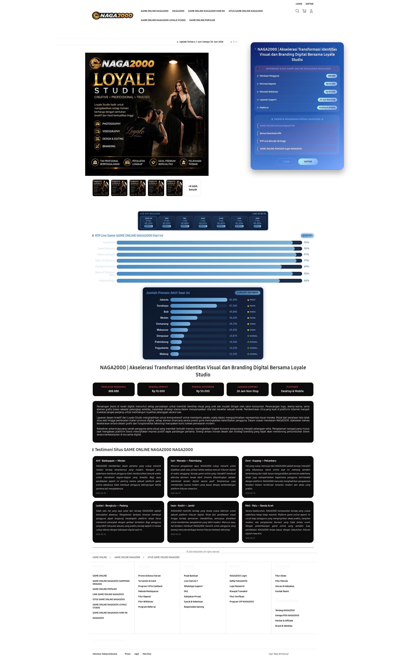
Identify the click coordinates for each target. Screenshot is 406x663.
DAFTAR (308, 161)
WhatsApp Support (193, 586)
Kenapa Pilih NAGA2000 (287, 615)
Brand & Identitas (283, 626)
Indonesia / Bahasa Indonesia (105, 654)
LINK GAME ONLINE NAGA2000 (108, 594)
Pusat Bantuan (191, 575)
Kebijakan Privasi (192, 596)
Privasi (128, 654)
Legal (136, 654)
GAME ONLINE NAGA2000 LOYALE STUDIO (110, 606)
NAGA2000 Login (238, 575)
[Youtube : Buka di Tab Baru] (311, 654)
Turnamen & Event (147, 581)
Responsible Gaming (194, 607)
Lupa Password (237, 586)
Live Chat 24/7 (191, 581)
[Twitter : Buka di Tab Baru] (299, 654)
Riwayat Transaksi (238, 591)
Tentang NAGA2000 (285, 610)
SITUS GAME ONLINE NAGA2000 (109, 599)
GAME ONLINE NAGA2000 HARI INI (110, 612)
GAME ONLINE (100, 575)
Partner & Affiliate (284, 620)
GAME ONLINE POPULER (105, 589)
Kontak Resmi (282, 591)
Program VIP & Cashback (150, 586)
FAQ (186, 591)
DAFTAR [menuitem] (309, 4)
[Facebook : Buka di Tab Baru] (293, 654)
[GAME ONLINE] (112, 15)
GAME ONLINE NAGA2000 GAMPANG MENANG (111, 582)
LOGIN (286, 161)
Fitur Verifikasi (237, 596)
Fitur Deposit (144, 596)
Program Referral (147, 607)
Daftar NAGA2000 (238, 581)
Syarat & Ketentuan (193, 601)
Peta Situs (147, 654)
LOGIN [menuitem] (299, 4)
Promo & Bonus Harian (149, 575)
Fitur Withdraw (145, 601)
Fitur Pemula (281, 581)
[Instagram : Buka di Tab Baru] (305, 654)
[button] (304, 11)
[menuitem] (154, 11)
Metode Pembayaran (148, 591)
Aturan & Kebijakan (284, 586)
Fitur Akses (280, 575)
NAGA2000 (98, 618)
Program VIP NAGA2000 (242, 601)
